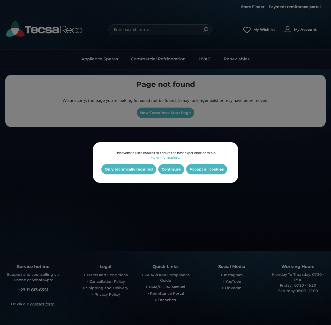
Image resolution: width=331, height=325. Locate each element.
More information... (165, 157)
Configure (171, 169)
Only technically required (129, 169)
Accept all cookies (207, 169)
